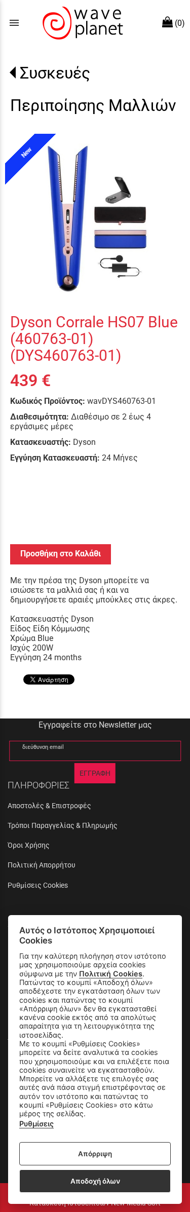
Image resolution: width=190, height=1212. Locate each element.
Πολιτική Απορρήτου (41, 865)
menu (14, 23)
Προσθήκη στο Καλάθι (60, 553)
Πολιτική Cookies (110, 973)
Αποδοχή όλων (95, 1181)
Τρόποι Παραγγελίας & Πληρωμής (63, 825)
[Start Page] (82, 23)
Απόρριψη (95, 1154)
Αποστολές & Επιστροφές (49, 806)
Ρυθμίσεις (36, 1123)
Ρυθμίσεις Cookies (38, 885)
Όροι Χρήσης (29, 845)
